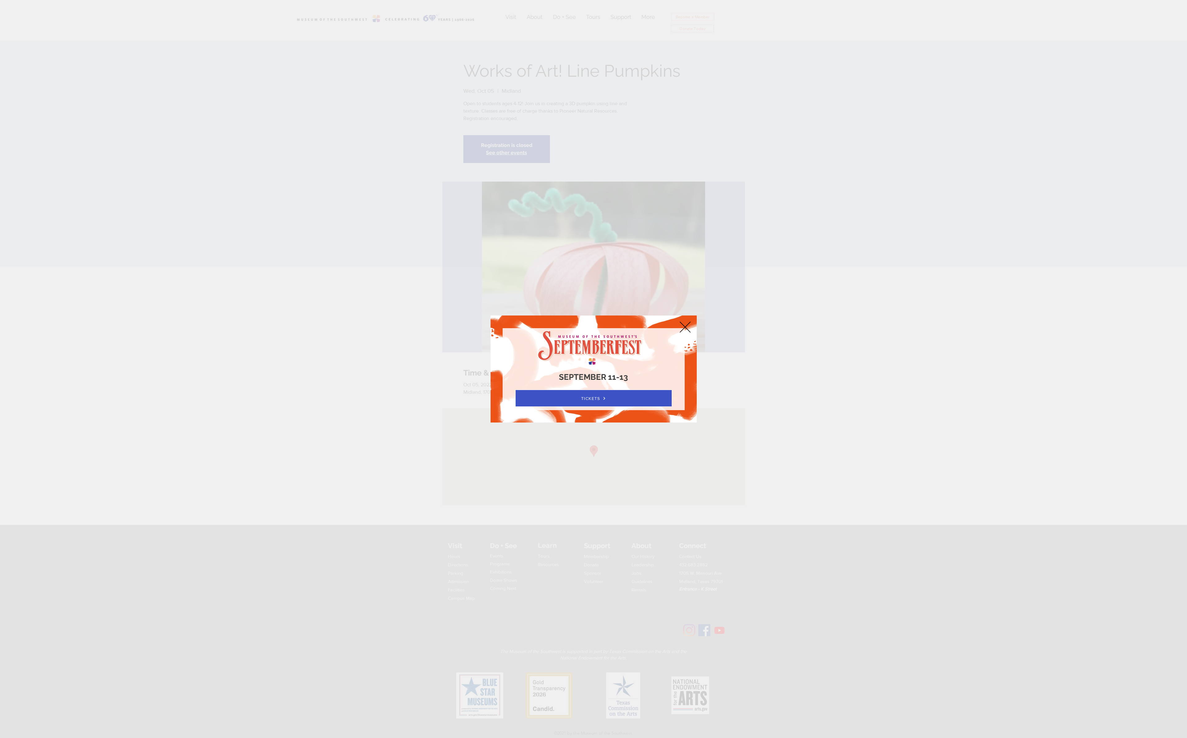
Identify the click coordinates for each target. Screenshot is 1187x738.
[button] (685, 327)
